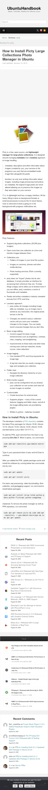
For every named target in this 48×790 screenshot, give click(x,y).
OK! (15, 786)
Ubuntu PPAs (20, 765)
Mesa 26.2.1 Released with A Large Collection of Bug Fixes (25, 623)
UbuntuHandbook (24, 8)
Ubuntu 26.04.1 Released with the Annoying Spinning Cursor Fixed (24, 563)
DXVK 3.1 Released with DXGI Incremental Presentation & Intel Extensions (27, 546)
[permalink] (44, 528)
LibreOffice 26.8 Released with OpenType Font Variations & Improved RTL (27, 572)
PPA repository (30, 421)
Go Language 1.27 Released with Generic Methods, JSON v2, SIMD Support (27, 598)
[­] (24, 1)
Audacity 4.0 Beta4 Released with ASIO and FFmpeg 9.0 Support (26, 555)
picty (33, 529)
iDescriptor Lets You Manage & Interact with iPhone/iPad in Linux (26, 606)
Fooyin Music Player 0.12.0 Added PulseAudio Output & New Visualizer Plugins (26, 726)
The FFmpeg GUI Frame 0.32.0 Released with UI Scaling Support (24, 738)
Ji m (10, 747)
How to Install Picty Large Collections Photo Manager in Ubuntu (23, 55)
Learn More (29, 786)
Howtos (15, 529)
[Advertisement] (24, 93)
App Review (8, 529)
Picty (4, 195)
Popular (24, 639)
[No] (45, 783)
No (21, 786)
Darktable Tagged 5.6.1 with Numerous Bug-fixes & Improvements (26, 589)
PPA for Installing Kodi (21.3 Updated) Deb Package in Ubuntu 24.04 (26, 748)
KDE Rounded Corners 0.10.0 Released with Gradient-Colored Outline (26, 615)
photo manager (26, 529)
